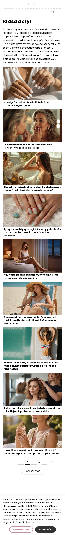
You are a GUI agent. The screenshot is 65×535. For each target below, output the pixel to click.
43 (44, 461)
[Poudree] (32, 5)
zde (32, 522)
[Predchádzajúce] (14, 461)
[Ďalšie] (51, 461)
